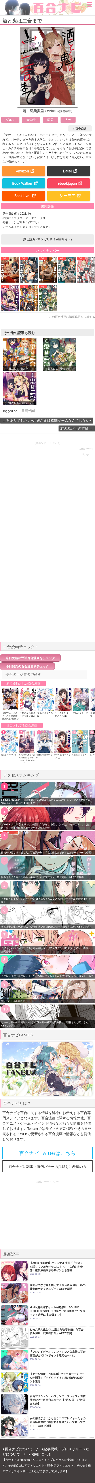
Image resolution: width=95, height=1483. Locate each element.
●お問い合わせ (40, 1454)
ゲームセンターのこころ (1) (62, 714)
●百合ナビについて (17, 1449)
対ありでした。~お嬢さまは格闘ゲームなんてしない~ (46, 420)
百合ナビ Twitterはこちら (47, 1153)
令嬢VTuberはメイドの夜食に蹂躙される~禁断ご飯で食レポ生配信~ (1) (10, 719)
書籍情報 (28, 411)
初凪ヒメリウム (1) (8, 755)
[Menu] (89, 5)
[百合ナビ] (46, 2)
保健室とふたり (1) (79, 755)
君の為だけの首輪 (76, 428)
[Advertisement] (47, 607)
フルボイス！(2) (80, 713)
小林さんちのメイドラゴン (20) (27, 714)
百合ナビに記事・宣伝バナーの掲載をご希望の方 (47, 1166)
